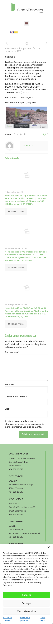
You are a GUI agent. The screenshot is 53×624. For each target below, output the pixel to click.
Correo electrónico (16, 396)
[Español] (16, 31)
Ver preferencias (26, 611)
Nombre (10, 384)
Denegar (27, 603)
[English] (12, 31)
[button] (48, 547)
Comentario (12, 352)
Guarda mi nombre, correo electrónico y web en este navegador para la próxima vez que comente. (25, 424)
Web (7, 409)
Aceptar (26, 595)
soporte (25, 48)
